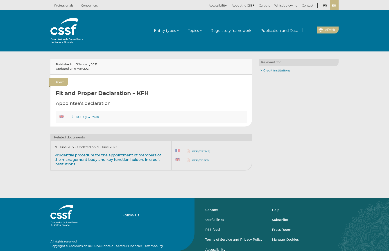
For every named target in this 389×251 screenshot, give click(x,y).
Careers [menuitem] (264, 5)
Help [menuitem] (276, 210)
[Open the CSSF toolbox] (312, 30)
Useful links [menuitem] (214, 220)
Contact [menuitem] (307, 5)
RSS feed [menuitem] (212, 230)
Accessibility (218, 5)
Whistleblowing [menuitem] (286, 5)
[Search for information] (306, 30)
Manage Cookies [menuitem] (285, 240)
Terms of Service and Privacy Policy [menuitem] (233, 240)
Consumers (89, 5)
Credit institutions (276, 70)
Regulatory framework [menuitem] (231, 31)
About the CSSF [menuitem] (243, 5)
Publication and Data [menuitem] (279, 31)
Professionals (63, 5)
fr (325, 5)
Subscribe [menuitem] (280, 220)
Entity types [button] (165, 31)
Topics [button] (193, 31)
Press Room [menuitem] (281, 230)
